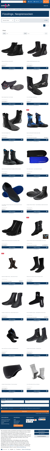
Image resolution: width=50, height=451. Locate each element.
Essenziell (5, 449)
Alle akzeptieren (41, 431)
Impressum (11, 445)
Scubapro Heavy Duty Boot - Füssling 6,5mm (34, 348)
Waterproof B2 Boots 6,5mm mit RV (7, 61)
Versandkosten (11, 69)
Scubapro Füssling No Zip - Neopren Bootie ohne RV (10, 312)
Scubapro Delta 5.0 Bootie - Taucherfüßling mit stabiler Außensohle (37, 204)
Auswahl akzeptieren (41, 436)
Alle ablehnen (41, 433)
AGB (15, 419)
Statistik (11, 449)
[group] (12, 48)
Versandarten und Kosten (5, 422)
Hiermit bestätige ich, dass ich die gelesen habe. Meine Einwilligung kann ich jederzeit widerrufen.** (21, 408)
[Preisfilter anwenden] (46, 33)
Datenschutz (16, 422)
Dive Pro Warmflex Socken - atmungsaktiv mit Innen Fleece (36, 312)
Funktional (18, 449)
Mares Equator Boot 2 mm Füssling (7, 97)
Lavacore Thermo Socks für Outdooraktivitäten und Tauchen (36, 240)
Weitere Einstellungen (26, 449)
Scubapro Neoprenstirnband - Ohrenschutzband (9, 384)
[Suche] (24, 2)
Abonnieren (24, 411)
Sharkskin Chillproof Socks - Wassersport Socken (10, 276)
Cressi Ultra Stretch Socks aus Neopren (33, 384)
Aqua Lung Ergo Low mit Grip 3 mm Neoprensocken (10, 348)
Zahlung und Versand (5, 419)
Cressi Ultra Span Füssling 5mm (32, 97)
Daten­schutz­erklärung (21, 447)
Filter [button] (47, 20)
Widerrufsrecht (17, 421)
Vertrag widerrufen (18, 425)
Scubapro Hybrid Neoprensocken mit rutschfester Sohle (10, 240)
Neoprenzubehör (17, 9)
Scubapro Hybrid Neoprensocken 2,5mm (33, 61)
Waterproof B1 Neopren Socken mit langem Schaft (35, 276)
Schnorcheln (11, 9)
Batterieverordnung (5, 423)
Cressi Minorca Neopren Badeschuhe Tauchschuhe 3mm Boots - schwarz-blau (12, 205)
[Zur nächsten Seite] (48, 25)
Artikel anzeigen (12, 67)
